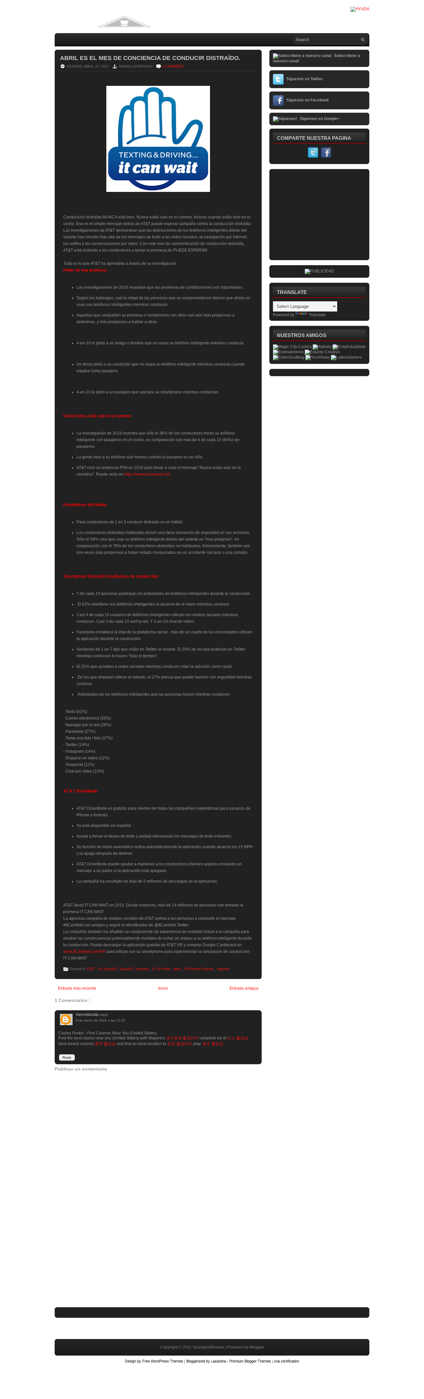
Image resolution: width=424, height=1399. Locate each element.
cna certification (286, 1361)
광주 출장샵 (212, 1043)
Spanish (223, 969)
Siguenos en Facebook (307, 100)
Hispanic (142, 969)
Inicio (163, 988)
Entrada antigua (244, 988)
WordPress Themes (167, 1361)
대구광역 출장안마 (182, 1038)
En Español (108, 969)
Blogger (257, 1347)
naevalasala (88, 1014)
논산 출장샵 (237, 1038)
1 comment (173, 66)
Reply (67, 1057)
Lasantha (219, 1361)
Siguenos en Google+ (320, 118)
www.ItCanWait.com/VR (84, 951)
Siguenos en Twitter (304, 79)
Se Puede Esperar (199, 969)
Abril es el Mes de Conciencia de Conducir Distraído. (150, 58)
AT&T (91, 969)
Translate (317, 315)
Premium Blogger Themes (250, 1361)
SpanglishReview (208, 1347)
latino (177, 969)
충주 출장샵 (105, 1043)
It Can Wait (161, 969)
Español (126, 969)
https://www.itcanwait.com (147, 474)
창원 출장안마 (179, 1043)
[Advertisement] (104, 1262)
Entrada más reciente (77, 988)
